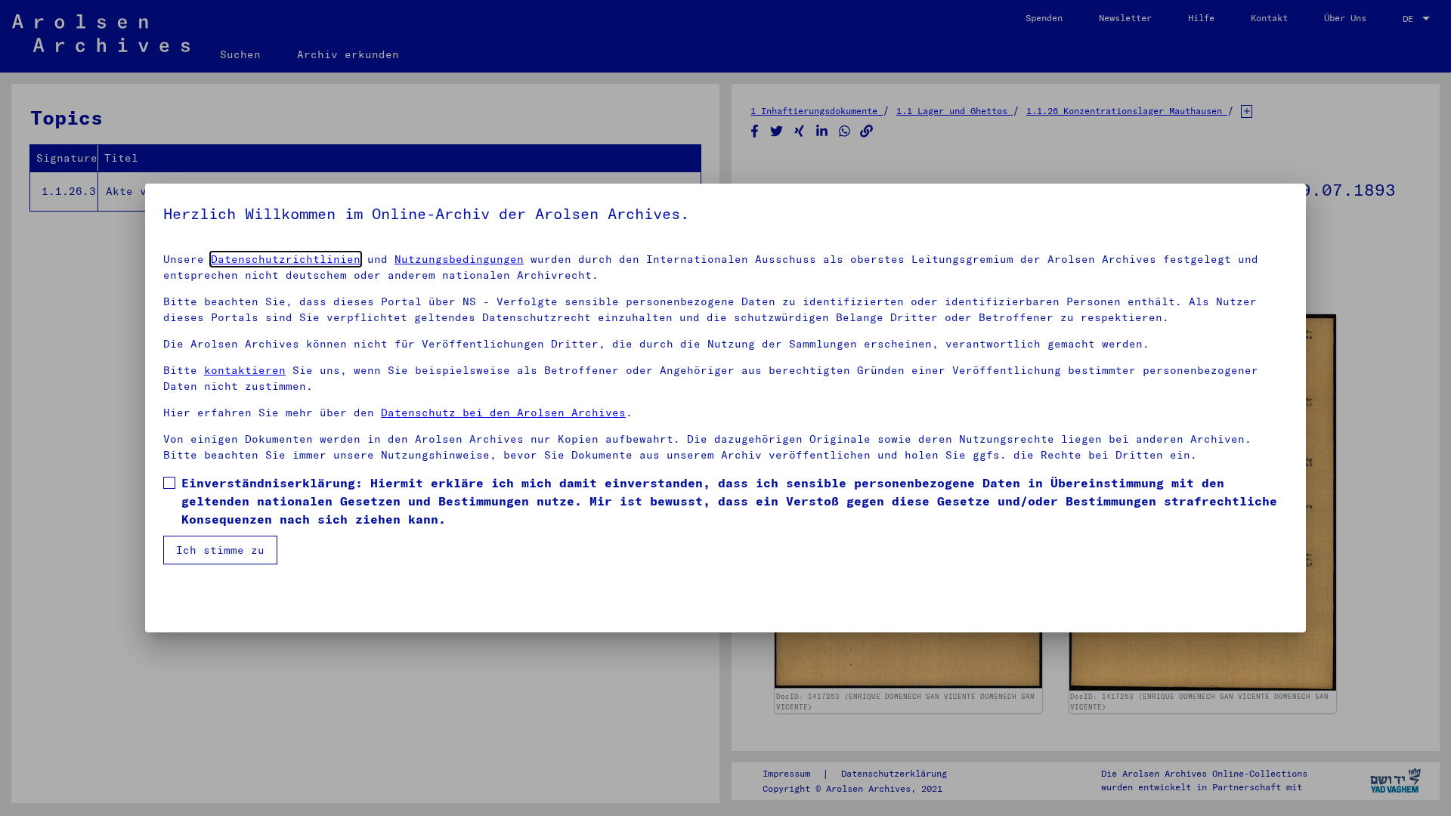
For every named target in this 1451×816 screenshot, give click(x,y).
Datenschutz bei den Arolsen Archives (503, 412)
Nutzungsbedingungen (459, 259)
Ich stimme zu (220, 550)
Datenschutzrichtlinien (285, 259)
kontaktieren (245, 370)
